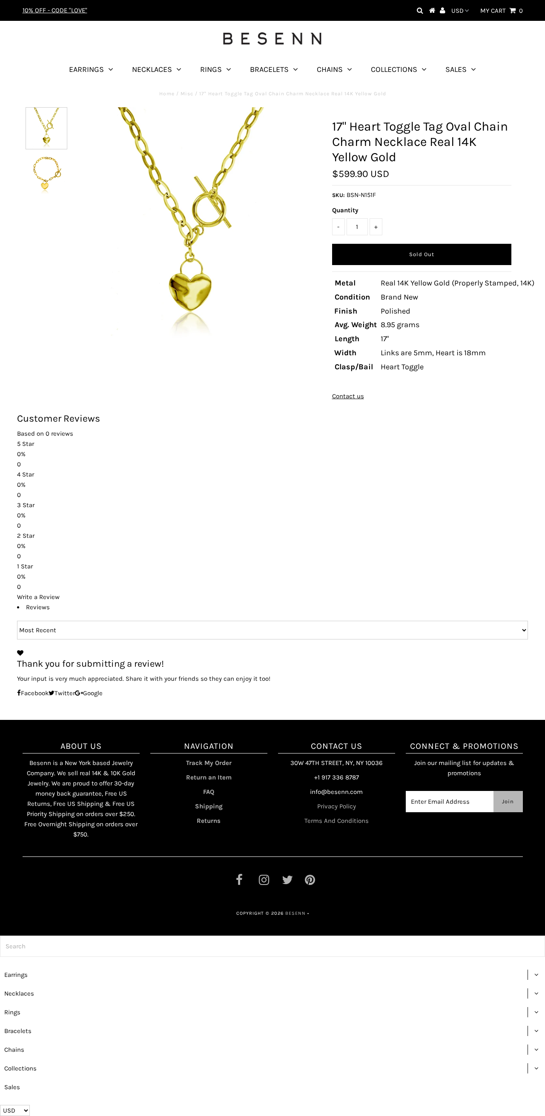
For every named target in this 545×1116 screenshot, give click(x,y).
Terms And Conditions (336, 821)
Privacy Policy (336, 806)
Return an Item (209, 777)
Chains (330, 69)
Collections (394, 69)
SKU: (338, 195)
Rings (211, 69)
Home (167, 94)
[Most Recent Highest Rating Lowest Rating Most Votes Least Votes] (272, 630)
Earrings (86, 69)
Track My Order (209, 763)
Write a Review (38, 597)
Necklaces (152, 69)
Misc (187, 94)
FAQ (208, 792)
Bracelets (269, 69)
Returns (209, 821)
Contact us (348, 396)
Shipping (209, 806)
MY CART (501, 10)
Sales (456, 69)
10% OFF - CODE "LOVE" (55, 10)
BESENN (295, 913)
